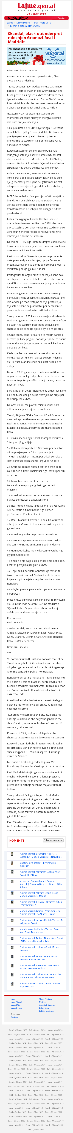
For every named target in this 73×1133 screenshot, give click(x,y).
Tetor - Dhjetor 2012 (34, 1108)
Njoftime (42, 1002)
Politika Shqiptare (46, 1011)
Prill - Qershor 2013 (55, 1104)
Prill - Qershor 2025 (55, 1035)
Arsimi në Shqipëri (47, 1005)
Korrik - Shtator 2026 (18, 1030)
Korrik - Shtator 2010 (36, 1121)
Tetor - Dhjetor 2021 (34, 1056)
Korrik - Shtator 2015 (54, 1091)
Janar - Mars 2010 (42, 22)
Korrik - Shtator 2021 (54, 1056)
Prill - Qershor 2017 (37, 1082)
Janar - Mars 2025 (16, 1039)
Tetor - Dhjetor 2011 (53, 1112)
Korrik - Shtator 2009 (54, 1125)
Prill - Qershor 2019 (55, 1069)
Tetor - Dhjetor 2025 (16, 1035)
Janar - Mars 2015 (35, 1095)
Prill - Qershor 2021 (17, 1060)
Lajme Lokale (16, 1008)
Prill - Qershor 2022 (55, 1052)
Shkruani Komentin (53, 840)
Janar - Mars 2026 (55, 1030)
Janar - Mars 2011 (55, 1117)
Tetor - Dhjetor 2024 (34, 1039)
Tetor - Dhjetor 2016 (16, 1086)
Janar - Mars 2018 (35, 1078)
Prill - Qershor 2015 (17, 1095)
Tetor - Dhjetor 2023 (53, 1043)
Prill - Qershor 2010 (55, 1121)
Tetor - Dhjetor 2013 (16, 1104)
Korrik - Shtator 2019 (36, 1069)
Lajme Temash (17, 1002)
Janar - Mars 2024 (35, 1043)
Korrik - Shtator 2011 (18, 1117)
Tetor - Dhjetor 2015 (34, 1091)
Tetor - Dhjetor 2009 (34, 1125)
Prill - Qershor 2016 (55, 1086)
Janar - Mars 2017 (55, 1082)
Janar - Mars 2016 (16, 1091)
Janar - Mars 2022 (16, 1056)
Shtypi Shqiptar (45, 999)
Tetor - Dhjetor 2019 (16, 1069)
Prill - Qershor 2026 (37, 1030)
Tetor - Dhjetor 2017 (53, 1078)
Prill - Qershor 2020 (37, 1065)
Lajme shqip (44, 1008)
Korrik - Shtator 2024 (54, 1039)
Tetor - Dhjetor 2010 (16, 1121)
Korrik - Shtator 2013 (36, 1104)
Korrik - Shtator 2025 (36, 1035)
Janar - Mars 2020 (55, 1065)
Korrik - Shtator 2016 (36, 1086)
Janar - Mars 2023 (55, 1048)
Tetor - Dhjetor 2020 (53, 1060)
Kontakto (14, 1017)
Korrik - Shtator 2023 (18, 1048)
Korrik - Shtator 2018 (54, 1073)
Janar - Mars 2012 (35, 1112)
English (61, 18)
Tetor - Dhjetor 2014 (53, 1095)
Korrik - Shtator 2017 (18, 1082)
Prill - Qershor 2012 (17, 1112)
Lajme (10, 22)
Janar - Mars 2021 (35, 1060)
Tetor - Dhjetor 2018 (34, 1073)
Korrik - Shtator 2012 (54, 1108)
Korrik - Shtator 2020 (18, 1065)
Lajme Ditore (23, 22)
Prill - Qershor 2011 (37, 1117)
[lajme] (36, 6)
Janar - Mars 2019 (16, 1073)
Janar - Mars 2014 (55, 1099)
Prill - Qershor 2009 (35, 1130)
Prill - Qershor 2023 (37, 1048)
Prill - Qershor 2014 (37, 1099)
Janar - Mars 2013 (16, 1108)
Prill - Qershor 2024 (17, 1043)
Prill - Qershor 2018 (17, 1078)
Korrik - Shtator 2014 (18, 1099)
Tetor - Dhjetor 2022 (16, 1052)
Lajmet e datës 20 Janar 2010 (25, 25)
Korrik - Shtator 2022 (36, 1052)
